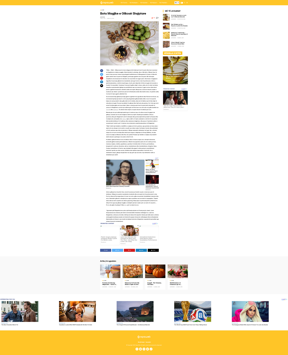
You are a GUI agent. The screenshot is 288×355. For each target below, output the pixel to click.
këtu (125, 205)
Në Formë (124, 2)
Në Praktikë (163, 2)
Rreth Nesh (141, 342)
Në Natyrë (153, 2)
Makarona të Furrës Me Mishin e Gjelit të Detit (132, 283)
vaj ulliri (108, 109)
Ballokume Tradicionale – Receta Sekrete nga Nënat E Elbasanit (179, 34)
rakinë (124, 119)
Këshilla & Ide (170, 72)
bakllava (115, 109)
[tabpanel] (175, 70)
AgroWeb (102, 17)
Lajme (102, 10)
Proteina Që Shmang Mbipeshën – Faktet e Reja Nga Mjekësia (109, 283)
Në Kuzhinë (143, 2)
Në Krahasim (134, 2)
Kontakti (148, 342)
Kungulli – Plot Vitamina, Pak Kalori (154, 283)
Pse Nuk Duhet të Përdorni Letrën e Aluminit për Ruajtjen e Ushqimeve (175, 76)
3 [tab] (185, 58)
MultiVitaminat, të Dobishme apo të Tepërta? (175, 283)
